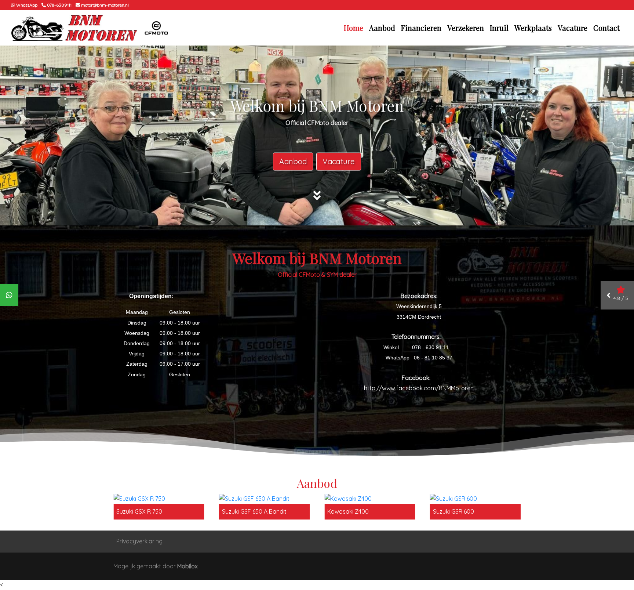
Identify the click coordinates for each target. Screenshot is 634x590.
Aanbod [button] (382, 28)
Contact (606, 28)
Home (353, 28)
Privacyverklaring (139, 541)
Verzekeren (465, 28)
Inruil (499, 28)
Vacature (572, 28)
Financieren (421, 28)
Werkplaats (533, 28)
